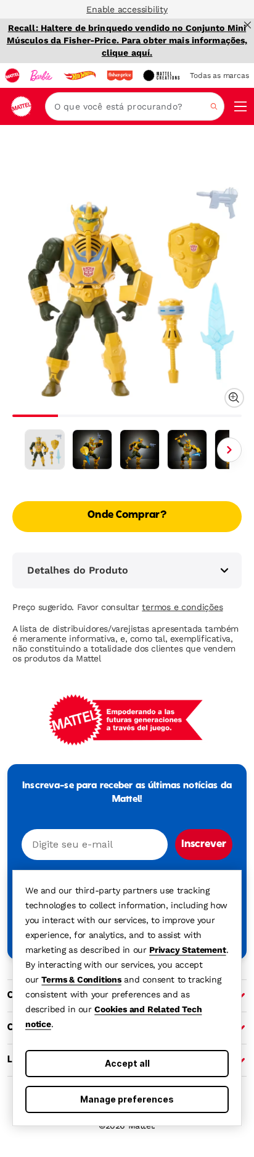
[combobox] (134, 106)
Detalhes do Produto (77, 570)
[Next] (229, 449)
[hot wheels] (79, 75)
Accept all (127, 1063)
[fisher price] (119, 75)
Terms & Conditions (81, 979)
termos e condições (182, 607)
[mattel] (12, 75)
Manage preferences (127, 1099)
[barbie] (41, 75)
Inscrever (203, 844)
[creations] (161, 75)
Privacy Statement (187, 950)
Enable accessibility (127, 9)
